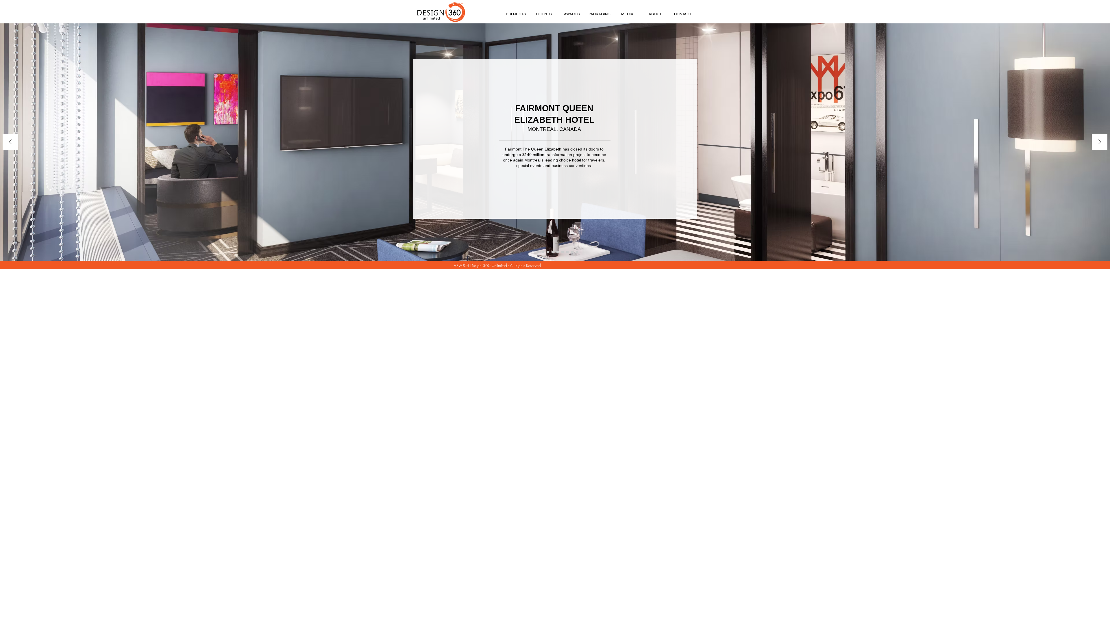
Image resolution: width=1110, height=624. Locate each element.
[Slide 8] (557, 252)
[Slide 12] (577, 252)
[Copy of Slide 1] (538, 252)
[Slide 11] (572, 252)
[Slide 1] (533, 252)
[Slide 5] (553, 252)
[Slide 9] (562, 252)
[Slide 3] (543, 252)
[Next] (1099, 142)
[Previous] (10, 142)
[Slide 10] (567, 252)
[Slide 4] (548, 252)
